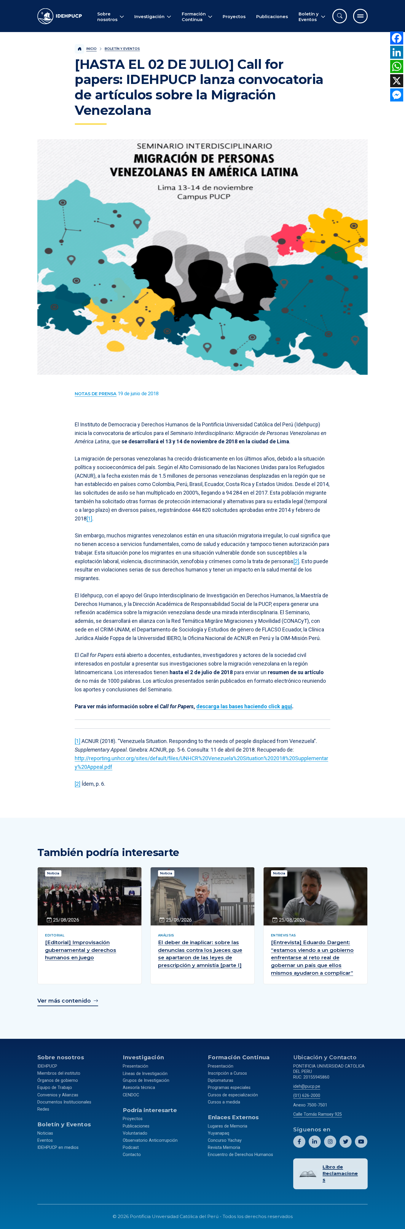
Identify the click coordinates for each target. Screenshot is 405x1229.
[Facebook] (397, 38)
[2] (296, 561)
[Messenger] (397, 95)
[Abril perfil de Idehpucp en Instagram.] (330, 1142)
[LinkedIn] (397, 52)
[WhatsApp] (397, 66)
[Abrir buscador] (339, 16)
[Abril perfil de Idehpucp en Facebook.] (299, 1142)
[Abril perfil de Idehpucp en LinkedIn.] (315, 1142)
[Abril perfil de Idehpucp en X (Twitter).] (345, 1142)
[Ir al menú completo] (360, 16)
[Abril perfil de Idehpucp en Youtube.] (361, 1142)
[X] (397, 81)
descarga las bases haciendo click (244, 706)
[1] (89, 518)
